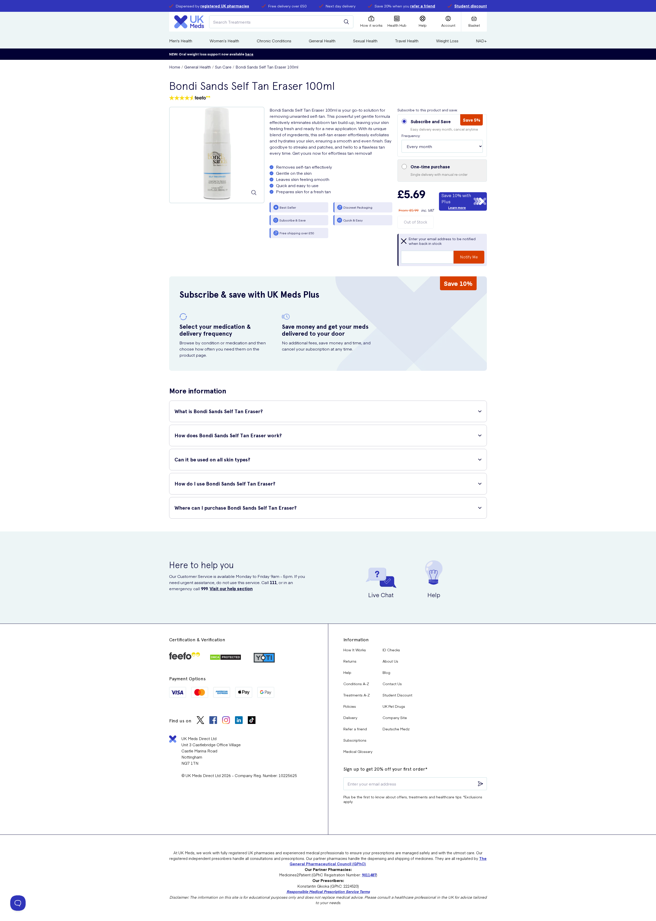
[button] (442, 135)
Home (174, 67)
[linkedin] (239, 720)
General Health (322, 40)
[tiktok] (251, 720)
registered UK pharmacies (224, 5)
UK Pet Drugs (394, 706)
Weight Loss (447, 40)
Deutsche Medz (396, 729)
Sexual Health (365, 40)
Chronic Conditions (274, 40)
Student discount (470, 5)
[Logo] (189, 21)
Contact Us (392, 683)
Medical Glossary (357, 751)
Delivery (350, 717)
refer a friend (422, 5)
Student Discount (397, 695)
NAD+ (481, 40)
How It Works (354, 650)
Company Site (395, 717)
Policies (349, 706)
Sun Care (223, 67)
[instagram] (226, 720)
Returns (349, 661)
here (249, 54)
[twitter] (200, 720)
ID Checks (391, 650)
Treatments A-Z (356, 695)
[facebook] (213, 720)
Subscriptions (354, 740)
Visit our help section (231, 588)
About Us (390, 661)
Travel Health (406, 40)
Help (347, 672)
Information (356, 639)
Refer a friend (355, 729)
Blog (386, 672)
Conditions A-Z (356, 683)
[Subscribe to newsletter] (480, 783)
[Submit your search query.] (346, 21)
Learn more (457, 208)
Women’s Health (224, 40)
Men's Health (180, 40)
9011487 (369, 874)
